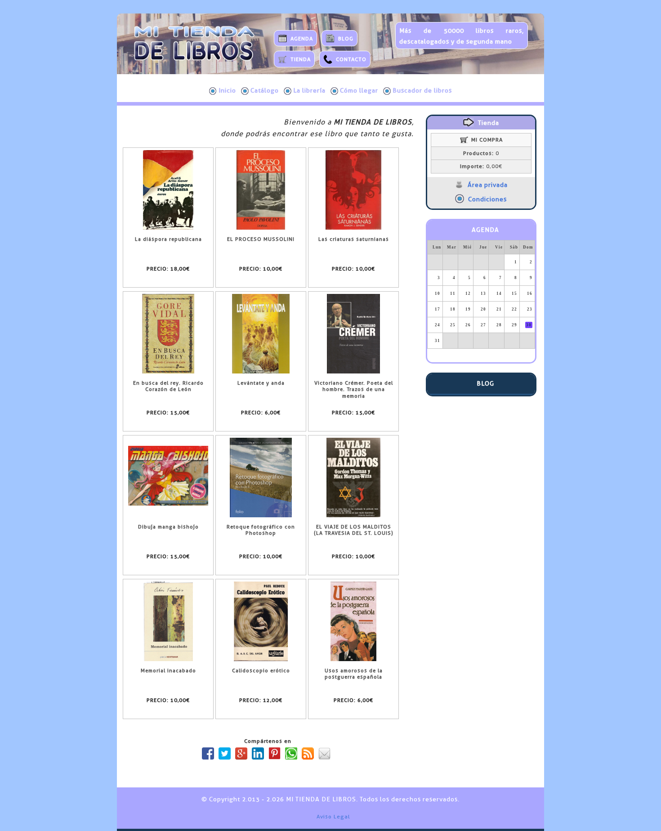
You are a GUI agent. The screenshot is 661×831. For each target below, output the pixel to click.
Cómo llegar (359, 90)
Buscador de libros (422, 90)
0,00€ (481, 166)
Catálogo (264, 90)
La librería (309, 90)
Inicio (227, 90)
